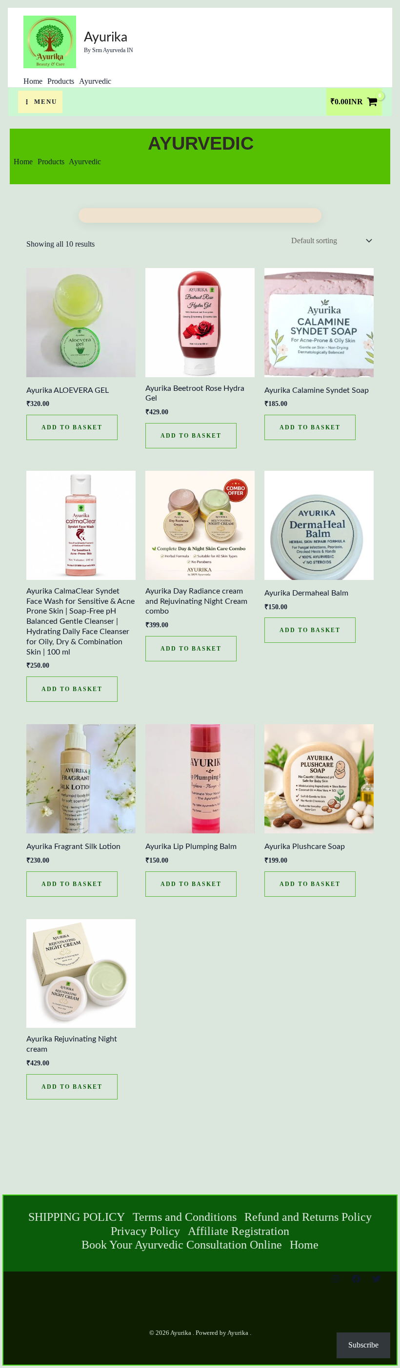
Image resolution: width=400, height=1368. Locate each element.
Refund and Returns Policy (308, 1217)
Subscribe (363, 1345)
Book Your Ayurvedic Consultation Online (181, 1244)
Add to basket (71, 427)
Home (304, 1244)
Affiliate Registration (238, 1231)
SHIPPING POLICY (76, 1217)
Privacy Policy (145, 1231)
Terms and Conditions (185, 1217)
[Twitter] (376, 1278)
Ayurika (105, 37)
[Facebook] (356, 1278)
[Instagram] (335, 1278)
